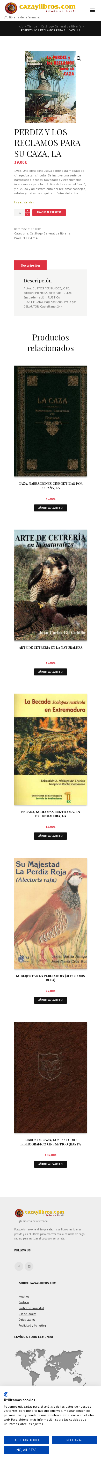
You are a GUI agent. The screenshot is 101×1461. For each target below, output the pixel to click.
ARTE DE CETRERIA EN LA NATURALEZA (50, 647)
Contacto (24, 1302)
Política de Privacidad (31, 1308)
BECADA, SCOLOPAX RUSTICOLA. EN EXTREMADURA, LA (50, 813)
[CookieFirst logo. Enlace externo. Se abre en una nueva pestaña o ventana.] (6, 1394)
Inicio (19, 26)
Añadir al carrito (49, 212)
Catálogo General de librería (61, 26)
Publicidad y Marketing (32, 1325)
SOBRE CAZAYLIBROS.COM (37, 1283)
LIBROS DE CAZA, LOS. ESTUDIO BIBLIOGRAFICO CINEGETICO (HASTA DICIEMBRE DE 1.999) (50, 1143)
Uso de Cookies (27, 1314)
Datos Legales (27, 1319)
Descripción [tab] (30, 265)
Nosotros (24, 1296)
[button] (79, 58)
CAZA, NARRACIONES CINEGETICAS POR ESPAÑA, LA (50, 485)
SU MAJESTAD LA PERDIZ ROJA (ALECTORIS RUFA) (50, 977)
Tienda (32, 26)
